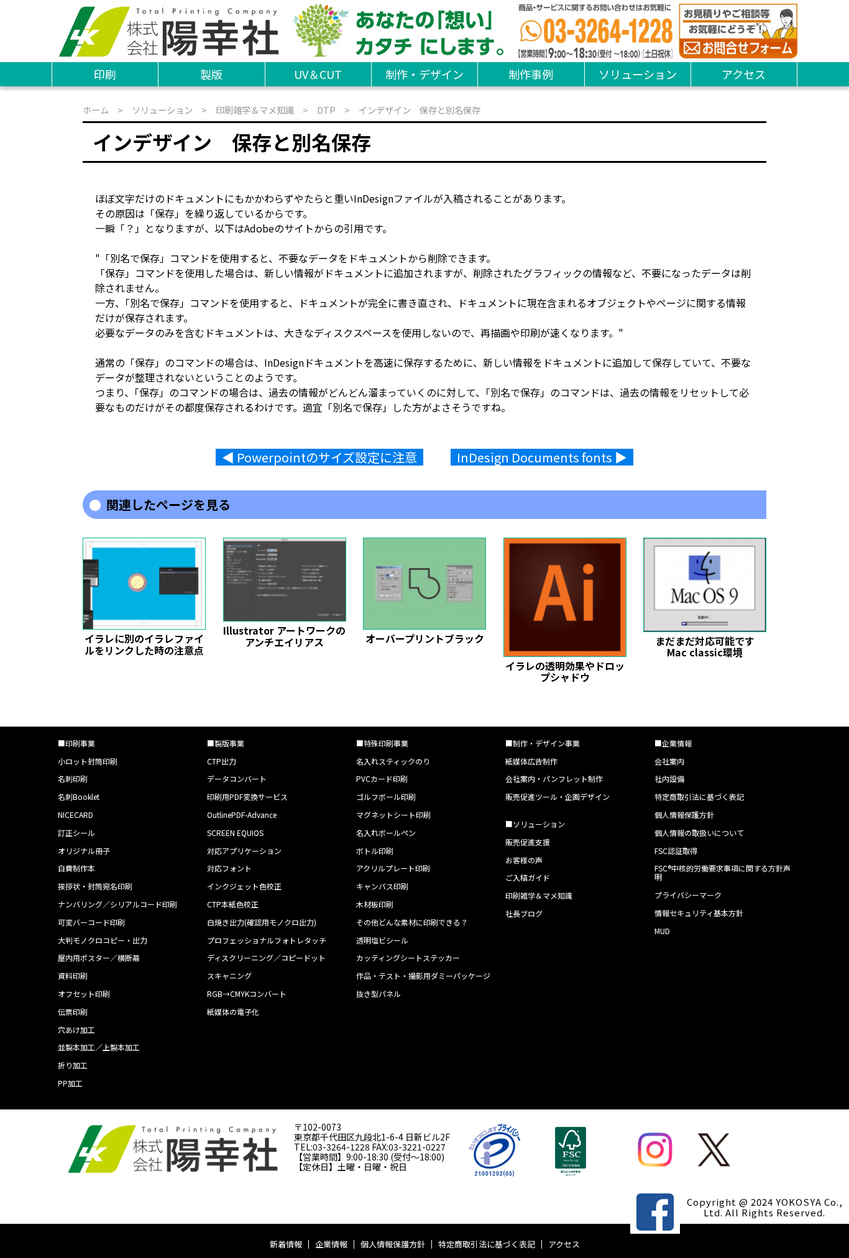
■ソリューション (535, 824)
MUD (662, 930)
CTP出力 (221, 761)
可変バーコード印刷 (91, 922)
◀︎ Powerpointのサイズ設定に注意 (319, 457)
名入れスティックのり (393, 761)
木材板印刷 (374, 904)
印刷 (105, 74)
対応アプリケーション (244, 850)
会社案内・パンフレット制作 (554, 778)
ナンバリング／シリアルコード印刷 (117, 904)
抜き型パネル (378, 993)
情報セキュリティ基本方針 (698, 912)
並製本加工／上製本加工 (99, 1047)
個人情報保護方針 (684, 814)
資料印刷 (73, 975)
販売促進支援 (527, 842)
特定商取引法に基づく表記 (699, 796)
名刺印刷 (73, 778)
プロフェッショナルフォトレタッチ (266, 940)
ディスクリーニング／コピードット (266, 957)
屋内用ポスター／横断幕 (99, 957)
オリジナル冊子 (84, 850)
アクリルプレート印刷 (393, 868)
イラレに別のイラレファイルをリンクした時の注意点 (144, 644)
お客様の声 (524, 860)
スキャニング (229, 975)
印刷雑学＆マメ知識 (255, 109)
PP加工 (70, 1083)
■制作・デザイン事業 (542, 743)
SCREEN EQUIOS (235, 832)
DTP (326, 109)
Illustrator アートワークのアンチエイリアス (284, 636)
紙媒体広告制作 (531, 761)
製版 (211, 74)
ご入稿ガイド (527, 877)
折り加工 (73, 1065)
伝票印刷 (73, 1011)
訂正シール (76, 832)
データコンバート (237, 778)
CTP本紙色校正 (233, 904)
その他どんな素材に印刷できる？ (412, 922)
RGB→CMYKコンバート (247, 993)
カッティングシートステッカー (408, 957)
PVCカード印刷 (382, 778)
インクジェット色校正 (244, 886)
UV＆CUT (318, 74)
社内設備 (669, 778)
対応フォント (229, 868)
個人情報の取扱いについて (699, 832)
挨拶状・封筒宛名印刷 (95, 886)
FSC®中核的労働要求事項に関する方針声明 (722, 872)
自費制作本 (76, 868)
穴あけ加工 (76, 1029)
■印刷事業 (76, 743)
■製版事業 (225, 743)
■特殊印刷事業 (382, 743)
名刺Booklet (78, 796)
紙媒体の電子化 (233, 1011)
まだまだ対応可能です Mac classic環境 (709, 646)
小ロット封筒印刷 (87, 761)
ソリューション (638, 74)
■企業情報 (673, 743)
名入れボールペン (386, 832)
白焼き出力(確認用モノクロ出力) (261, 922)
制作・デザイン (424, 74)
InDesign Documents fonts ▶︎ (542, 457)
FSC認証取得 (675, 850)
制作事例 (530, 74)
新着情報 (286, 1244)
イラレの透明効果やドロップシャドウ (565, 671)
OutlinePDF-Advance (242, 814)
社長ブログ (524, 913)
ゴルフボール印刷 (386, 796)
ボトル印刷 (374, 850)
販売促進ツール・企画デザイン (557, 796)
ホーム (96, 109)
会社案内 (669, 761)
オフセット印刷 (84, 993)
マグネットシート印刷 (393, 814)
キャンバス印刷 (382, 886)
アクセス (744, 74)
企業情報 (331, 1244)
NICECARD (75, 814)
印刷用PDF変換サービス (247, 796)
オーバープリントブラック (424, 638)
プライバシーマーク (688, 894)
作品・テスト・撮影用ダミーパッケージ (423, 975)
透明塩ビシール (382, 940)
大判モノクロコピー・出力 (102, 940)
